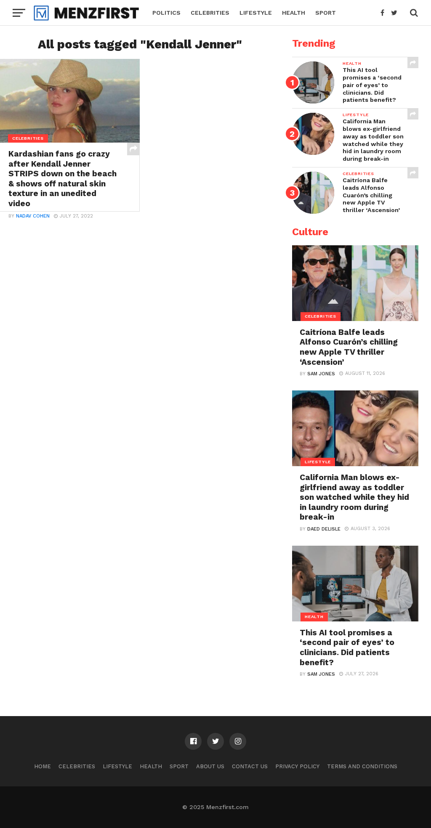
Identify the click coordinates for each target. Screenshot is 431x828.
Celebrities (210, 12)
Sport (325, 12)
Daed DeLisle (324, 529)
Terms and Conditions (362, 766)
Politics (166, 12)
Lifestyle (255, 12)
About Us (210, 766)
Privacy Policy (297, 766)
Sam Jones (321, 374)
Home (42, 766)
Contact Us (250, 766)
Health (293, 12)
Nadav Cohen (33, 216)
